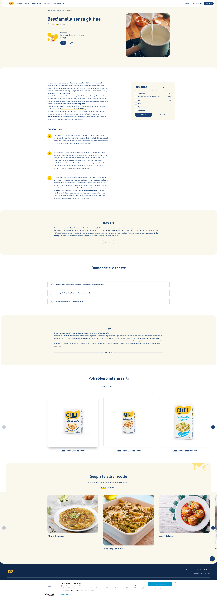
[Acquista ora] (63, 43)
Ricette (54, 10)
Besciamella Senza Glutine (65, 10)
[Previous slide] (4, 427)
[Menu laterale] (4, 3)
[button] (19, 3)
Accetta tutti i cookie (160, 584)
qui (124, 588)
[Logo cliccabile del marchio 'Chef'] (11, 3)
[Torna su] (212, 559)
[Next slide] (213, 427)
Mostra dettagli (65, 594)
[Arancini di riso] (184, 514)
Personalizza (159, 589)
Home (48, 10)
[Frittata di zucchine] (72, 514)
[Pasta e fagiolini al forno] (128, 520)
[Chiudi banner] (175, 582)
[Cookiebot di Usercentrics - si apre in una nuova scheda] (49, 594)
